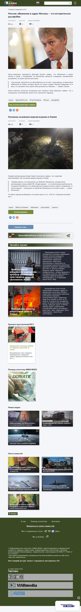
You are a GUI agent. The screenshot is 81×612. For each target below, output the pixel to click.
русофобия (55, 100)
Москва (46, 100)
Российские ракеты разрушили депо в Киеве (22, 311)
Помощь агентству (39, 521)
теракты (55, 207)
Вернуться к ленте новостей (40, 526)
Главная (11, 9)
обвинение (34, 207)
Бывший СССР (21, 9)
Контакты (56, 521)
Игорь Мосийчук (35, 100)
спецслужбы (45, 207)
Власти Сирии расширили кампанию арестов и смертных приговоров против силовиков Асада (23, 274)
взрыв (11, 100)
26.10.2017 (16, 20)
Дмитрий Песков (21, 100)
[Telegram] (14, 110)
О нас (23, 521)
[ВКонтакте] (10, 110)
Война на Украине (22, 207)
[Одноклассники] (17, 110)
